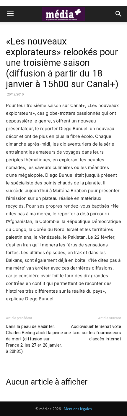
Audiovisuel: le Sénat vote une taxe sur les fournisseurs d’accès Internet (92, 333)
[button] (10, 14)
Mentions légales (78, 408)
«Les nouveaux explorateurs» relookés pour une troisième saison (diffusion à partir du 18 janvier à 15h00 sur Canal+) (62, 63)
